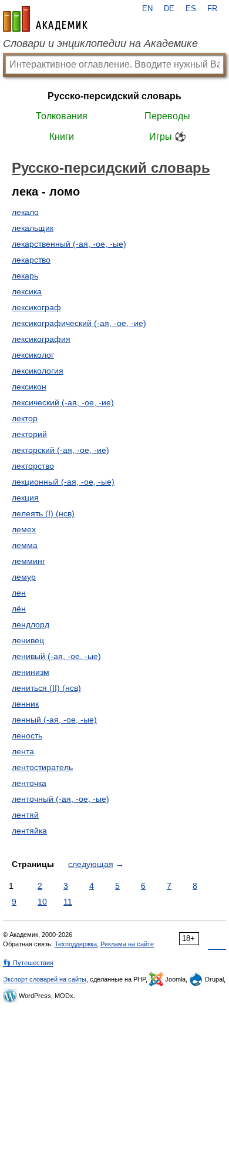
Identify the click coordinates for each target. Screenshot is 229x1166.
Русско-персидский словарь (114, 96)
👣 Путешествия (28, 962)
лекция (25, 497)
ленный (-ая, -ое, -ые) (54, 719)
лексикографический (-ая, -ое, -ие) (79, 323)
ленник (25, 703)
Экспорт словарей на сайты (44, 979)
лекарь (25, 275)
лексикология (37, 370)
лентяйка (29, 830)
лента (23, 751)
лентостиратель (42, 767)
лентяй (25, 814)
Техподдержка (76, 943)
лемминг (28, 561)
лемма (25, 545)
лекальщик (32, 228)
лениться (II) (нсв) (46, 688)
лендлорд (30, 624)
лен (19, 592)
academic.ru (45, 19)
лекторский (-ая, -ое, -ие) (60, 450)
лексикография (41, 339)
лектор (25, 418)
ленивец (28, 640)
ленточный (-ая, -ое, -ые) (60, 799)
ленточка (29, 783)
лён (19, 608)
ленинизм (30, 672)
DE (169, 9)
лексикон (29, 386)
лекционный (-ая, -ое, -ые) (63, 481)
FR (212, 9)
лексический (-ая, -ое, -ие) (63, 402)
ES (191, 9)
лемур (24, 577)
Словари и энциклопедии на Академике (100, 43)
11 (67, 901)
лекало (25, 212)
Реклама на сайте (127, 943)
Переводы (167, 116)
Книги (61, 137)
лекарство (31, 259)
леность (27, 735)
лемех (24, 529)
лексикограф (36, 307)
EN (147, 9)
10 (42, 901)
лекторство (33, 466)
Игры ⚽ (167, 137)
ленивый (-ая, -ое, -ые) (56, 656)
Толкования (61, 116)
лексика (27, 291)
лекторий (29, 434)
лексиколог (33, 354)
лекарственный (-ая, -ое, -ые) (69, 243)
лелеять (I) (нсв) (43, 513)
